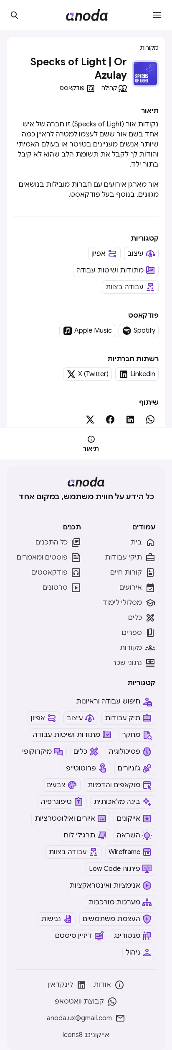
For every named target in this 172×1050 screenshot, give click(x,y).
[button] (157, 15)
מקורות (149, 47)
